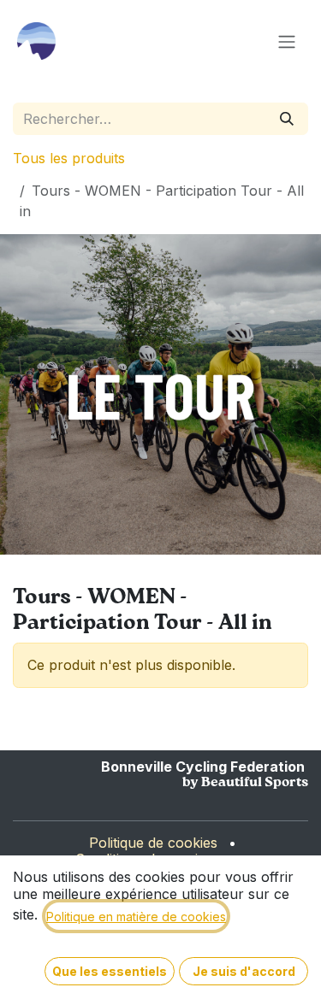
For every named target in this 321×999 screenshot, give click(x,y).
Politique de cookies (153, 842)
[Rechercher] (286, 119)
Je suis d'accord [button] (244, 971)
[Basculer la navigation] (287, 41)
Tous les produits (69, 158)
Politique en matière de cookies (136, 916)
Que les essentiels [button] (109, 971)
